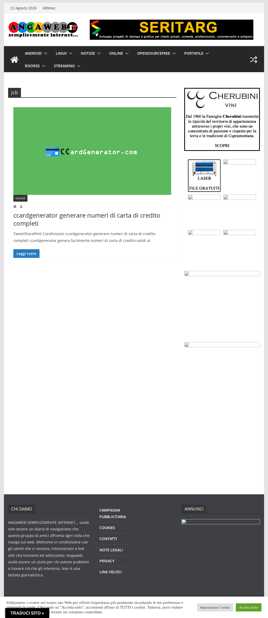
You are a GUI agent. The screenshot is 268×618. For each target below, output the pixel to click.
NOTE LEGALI (111, 549)
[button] (44, 53)
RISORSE (32, 65)
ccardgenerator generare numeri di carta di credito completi (86, 219)
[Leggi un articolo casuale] (253, 59)
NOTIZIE (88, 53)
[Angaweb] (14, 59)
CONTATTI (108, 538)
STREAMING (64, 65)
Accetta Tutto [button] (248, 607)
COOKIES (107, 527)
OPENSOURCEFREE (153, 53)
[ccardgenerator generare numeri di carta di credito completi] (92, 151)
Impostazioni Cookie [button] (215, 607)
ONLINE (116, 53)
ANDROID (33, 53)
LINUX (61, 53)
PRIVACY (106, 560)
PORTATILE (193, 53)
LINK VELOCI (110, 571)
